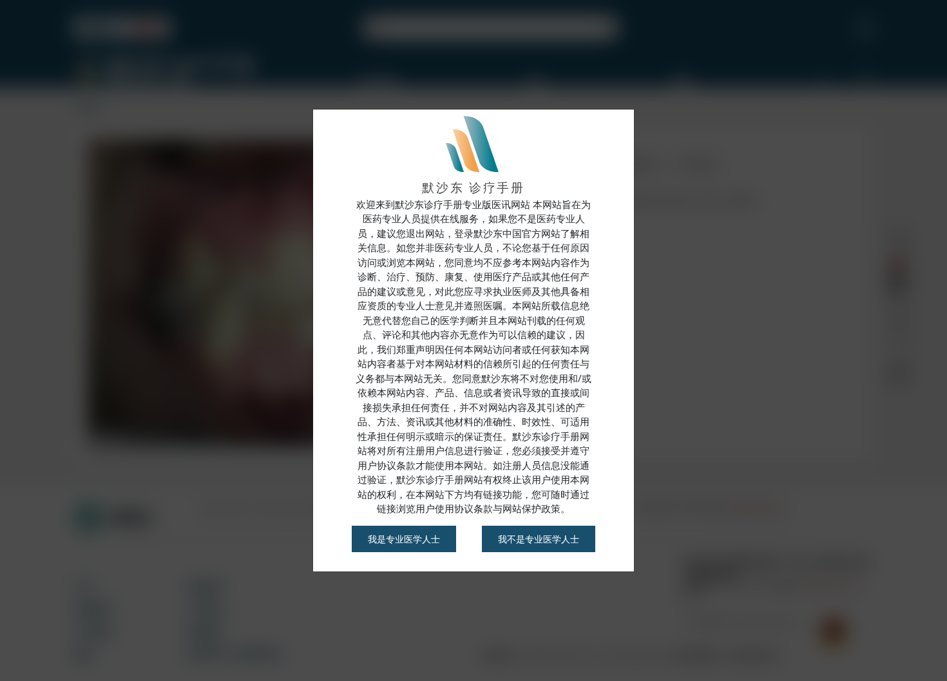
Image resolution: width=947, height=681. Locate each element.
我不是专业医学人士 (538, 539)
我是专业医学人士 (404, 539)
